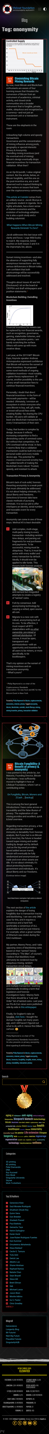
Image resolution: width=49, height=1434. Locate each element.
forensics (15, 1059)
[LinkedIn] (25, 1423)
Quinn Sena (15, 1213)
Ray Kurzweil (11, 1172)
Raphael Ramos (17, 1269)
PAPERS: (29, 1407)
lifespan (43, 1132)
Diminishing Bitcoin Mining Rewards (26, 80)
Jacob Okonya (30, 707)
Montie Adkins (16, 1296)
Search (44, 1082)
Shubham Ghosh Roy (19, 1210)
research (20, 1140)
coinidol (22, 707)
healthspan (13, 1129)
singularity (29, 1140)
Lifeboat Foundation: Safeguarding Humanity (18, 9)
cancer (27, 1123)
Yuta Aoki (14, 1255)
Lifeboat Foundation (19, 1419)
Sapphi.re (43, 1419)
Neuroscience (21, 1137)
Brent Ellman (15, 1282)
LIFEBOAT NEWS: (31, 1380)
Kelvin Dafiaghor (17, 1230)
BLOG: (28, 1391)
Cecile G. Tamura (17, 1251)
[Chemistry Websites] (24, 1097)
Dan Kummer (15, 1241)
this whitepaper (28, 1007)
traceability (15, 1063)
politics (26, 1137)
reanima (32, 1136)
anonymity (33, 704)
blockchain (15, 707)
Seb (11, 1286)
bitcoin (27, 700)
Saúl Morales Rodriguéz (20, 1206)
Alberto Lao (15, 1262)
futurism (29, 1126)
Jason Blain (15, 1293)
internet (16, 704)
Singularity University (15, 1178)
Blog (24, 20)
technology (14, 1143)
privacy (22, 704)
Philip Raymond (18, 700)
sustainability (41, 1140)
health (40, 1126)
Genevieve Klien (17, 1203)
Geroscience (11, 1326)
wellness (36, 1143)
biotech (29, 1119)
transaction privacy (26, 1063)
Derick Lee (14, 1258)
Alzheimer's (17, 1116)
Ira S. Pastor (15, 1300)
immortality (36, 1129)
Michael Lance (16, 1289)
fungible (28, 1059)
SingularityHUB (12, 1342)
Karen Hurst (15, 1234)
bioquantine (9, 1119)
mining (37, 707)
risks (24, 1140)
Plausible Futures (13, 1339)
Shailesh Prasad (17, 1220)
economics (10, 704)
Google (34, 1126)
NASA (15, 1137)
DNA (8, 1170)
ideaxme (27, 1130)
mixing (39, 1059)
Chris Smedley (16, 1303)
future (24, 1126)
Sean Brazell (15, 1275)
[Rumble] (35, 1423)
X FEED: (9, 1391)
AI (13, 1116)
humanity (22, 1130)
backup (29, 797)
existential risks (10, 1126)
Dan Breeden (15, 1217)
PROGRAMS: (30, 1403)
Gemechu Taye (16, 1227)
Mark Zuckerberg (13, 1183)
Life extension (31, 1132)
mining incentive (11, 710)
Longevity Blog (12, 1329)
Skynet (9, 1180)
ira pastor (19, 1132)
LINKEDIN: (9, 1385)
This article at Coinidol (17, 197)
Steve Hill (14, 1279)
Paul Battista (15, 1223)
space (34, 1140)
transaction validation (30, 710)
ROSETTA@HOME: (8, 1407)
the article (31, 907)
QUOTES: (29, 1410)
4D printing (11, 1164)
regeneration (11, 1139)
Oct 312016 (10, 80)
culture (40, 1122)
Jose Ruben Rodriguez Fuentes (23, 1237)
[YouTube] (30, 1423)
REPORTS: (29, 1399)
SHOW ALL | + (10, 1307)
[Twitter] (20, 1423)
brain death (22, 1123)
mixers (34, 1059)
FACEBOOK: (8, 1380)
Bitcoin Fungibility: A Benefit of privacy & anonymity (27, 766)
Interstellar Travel (8, 1133)
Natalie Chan (15, 1272)
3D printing (11, 1162)
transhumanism (26, 1143)
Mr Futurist (11, 1332)
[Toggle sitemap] (39, 9)
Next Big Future (12, 1336)
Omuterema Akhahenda (20, 1244)
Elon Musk (10, 1175)
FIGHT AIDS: (11, 1399)
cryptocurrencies (36, 700)
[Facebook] (15, 1423)
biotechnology (39, 1119)
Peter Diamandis (13, 1167)
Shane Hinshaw (17, 1265)
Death (43, 1122)
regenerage (41, 1136)
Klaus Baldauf (16, 1248)
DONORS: (16, 1395)
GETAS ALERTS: (31, 1385)
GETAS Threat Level (24, 1370)
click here (20, 1017)
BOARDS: (29, 1395)
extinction (18, 1126)
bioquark (19, 1119)
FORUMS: (18, 1410)
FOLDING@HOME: (9, 1403)
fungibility (21, 1059)
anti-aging (27, 1115)
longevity (8, 1136)
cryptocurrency (34, 1123)
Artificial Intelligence (38, 1116)
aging (8, 1115)
